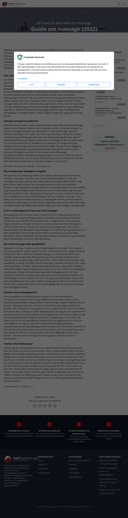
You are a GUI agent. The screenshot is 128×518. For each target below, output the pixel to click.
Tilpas (31, 85)
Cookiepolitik (22, 79)
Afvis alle (61, 85)
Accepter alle (94, 85)
